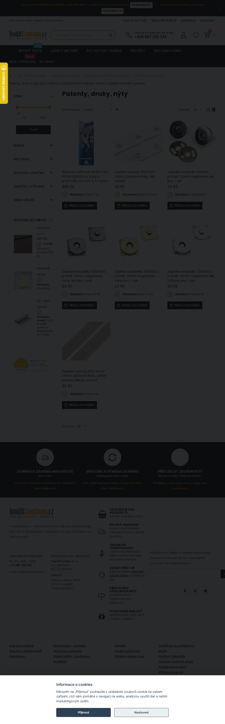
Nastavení (141, 712)
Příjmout (83, 712)
